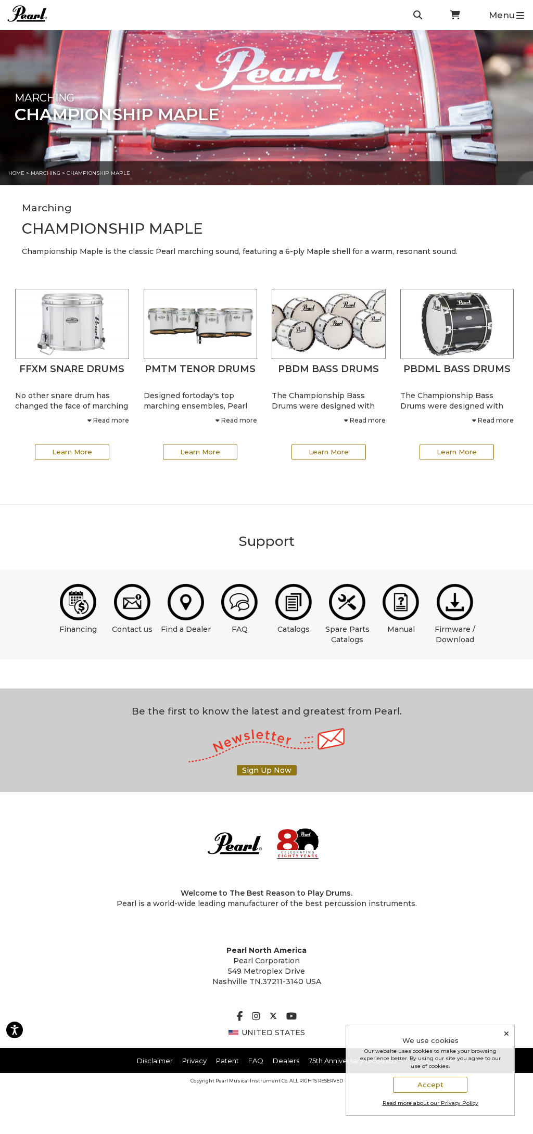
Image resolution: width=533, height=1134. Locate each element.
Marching (45, 173)
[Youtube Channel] (291, 1017)
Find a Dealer (186, 629)
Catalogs (293, 629)
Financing (78, 629)
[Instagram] (256, 1017)
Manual (401, 629)
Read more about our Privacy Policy (430, 1103)
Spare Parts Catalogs (347, 634)
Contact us (132, 629)
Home (16, 173)
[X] (273, 1017)
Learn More (72, 452)
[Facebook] (240, 1017)
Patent (227, 1060)
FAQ (240, 629)
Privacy (194, 1060)
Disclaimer (155, 1060)
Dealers (286, 1060)
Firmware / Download (455, 634)
